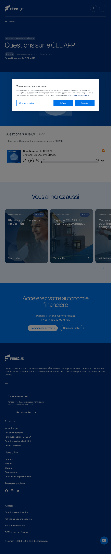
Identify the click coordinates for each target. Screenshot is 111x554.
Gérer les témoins (26, 103)
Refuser (63, 103)
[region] (55, 95)
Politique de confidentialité (78, 95)
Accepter (85, 103)
